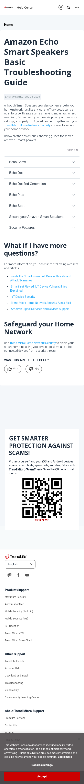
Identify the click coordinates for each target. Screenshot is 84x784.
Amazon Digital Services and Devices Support (40, 309)
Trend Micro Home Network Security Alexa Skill (41, 302)
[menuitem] (61, 7)
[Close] (79, 739)
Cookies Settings (42, 764)
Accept (42, 776)
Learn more (65, 756)
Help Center (25, 7)
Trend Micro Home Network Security (27, 125)
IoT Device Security (23, 296)
